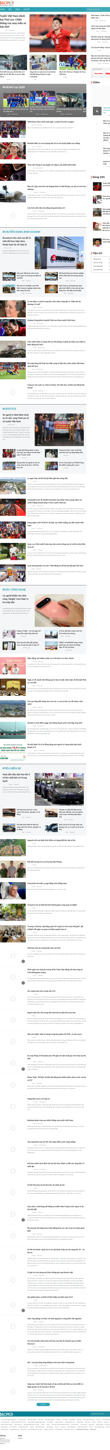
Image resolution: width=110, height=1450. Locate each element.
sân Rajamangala (49, 1419)
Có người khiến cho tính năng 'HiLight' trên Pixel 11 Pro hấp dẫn (15, 599)
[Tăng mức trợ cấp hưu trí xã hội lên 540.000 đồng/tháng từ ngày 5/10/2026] (43, 62)
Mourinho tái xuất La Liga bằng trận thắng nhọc (47, 883)
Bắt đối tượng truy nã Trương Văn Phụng (44, 862)
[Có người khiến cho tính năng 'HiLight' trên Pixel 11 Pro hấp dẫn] (59, 610)
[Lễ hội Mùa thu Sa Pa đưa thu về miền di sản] (13, 1192)
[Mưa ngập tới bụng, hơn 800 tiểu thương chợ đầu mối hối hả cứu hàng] (97, 212)
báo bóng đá (4, 1429)
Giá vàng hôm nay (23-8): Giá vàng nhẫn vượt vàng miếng (51, 1142)
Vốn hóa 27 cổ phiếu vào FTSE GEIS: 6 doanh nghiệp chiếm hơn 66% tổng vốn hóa (29, 288)
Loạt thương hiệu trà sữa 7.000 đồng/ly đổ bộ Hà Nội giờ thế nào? (55, 566)
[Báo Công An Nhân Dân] (98, 73)
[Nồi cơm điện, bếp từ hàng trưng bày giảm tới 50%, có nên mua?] (13, 1041)
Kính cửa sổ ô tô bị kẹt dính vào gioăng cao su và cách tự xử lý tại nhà (71, 827)
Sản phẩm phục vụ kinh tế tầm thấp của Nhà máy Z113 (50, 1297)
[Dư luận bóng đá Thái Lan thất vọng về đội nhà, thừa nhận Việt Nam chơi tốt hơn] (13, 370)
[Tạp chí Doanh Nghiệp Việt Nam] (19, 817)
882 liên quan (41, 347)
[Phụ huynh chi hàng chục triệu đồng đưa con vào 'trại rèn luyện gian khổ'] (13, 1235)
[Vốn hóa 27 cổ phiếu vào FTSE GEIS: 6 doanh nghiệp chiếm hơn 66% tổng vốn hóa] (9, 289)
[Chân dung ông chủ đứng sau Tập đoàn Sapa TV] (97, 199)
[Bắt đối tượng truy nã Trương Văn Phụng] (13, 869)
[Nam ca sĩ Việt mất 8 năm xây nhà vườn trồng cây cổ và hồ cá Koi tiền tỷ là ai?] (13, 551)
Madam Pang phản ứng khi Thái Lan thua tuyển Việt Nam (51, 320)
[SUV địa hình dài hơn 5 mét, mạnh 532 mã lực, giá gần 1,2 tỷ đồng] (9, 813)
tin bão (32, 1427)
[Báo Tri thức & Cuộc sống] (5, 606)
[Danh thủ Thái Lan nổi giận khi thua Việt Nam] (72, 62)
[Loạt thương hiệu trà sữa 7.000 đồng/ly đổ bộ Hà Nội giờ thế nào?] (13, 573)
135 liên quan (42, 1102)
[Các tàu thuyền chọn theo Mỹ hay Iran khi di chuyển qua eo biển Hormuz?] (13, 1348)
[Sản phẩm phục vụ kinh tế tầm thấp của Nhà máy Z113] (13, 1304)
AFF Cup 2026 (13, 1427)
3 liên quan (70, 293)
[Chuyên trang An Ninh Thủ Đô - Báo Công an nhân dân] (4, 114)
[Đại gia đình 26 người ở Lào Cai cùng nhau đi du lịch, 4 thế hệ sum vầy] (9, 466)
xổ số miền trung (99, 1427)
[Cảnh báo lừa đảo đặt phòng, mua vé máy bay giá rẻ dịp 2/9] (9, 645)
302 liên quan (14, 114)
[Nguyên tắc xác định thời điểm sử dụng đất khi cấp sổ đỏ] (13, 847)
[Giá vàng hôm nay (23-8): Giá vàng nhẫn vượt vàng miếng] (13, 1149)
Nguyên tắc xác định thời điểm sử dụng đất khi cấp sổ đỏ (51, 840)
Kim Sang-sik (18, 1424)
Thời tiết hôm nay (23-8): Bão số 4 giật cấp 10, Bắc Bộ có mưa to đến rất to (12, 74)
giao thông (50, 1422)
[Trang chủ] (6, 4)
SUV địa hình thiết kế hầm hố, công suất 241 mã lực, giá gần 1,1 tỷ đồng (29, 827)
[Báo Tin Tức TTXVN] (31, 79)
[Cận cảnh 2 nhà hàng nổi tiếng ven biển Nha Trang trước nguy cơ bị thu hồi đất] (13, 1213)
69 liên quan (40, 685)
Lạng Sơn (79, 1419)
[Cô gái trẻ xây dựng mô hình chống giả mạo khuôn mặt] (13, 1279)
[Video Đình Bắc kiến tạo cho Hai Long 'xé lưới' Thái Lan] (97, 111)
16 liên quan (40, 1123)
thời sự (98, 1419)
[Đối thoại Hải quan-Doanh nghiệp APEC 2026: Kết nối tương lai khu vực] (51, 276)
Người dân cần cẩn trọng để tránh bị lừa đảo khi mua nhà (51, 1013)
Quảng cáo (2, 1443)
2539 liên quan (41, 1347)
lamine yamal (74, 1424)
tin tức (57, 1427)
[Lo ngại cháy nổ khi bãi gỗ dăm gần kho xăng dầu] (13, 485)
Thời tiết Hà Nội (32, 1419)
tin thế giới (83, 1424)
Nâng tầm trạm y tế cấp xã (38, 1099)
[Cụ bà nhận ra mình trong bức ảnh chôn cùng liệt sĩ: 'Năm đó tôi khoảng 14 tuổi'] (13, 308)
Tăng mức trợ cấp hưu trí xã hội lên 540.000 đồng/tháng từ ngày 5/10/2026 (43, 74)
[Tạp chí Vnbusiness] (19, 648)
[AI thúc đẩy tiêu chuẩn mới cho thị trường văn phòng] (51, 634)
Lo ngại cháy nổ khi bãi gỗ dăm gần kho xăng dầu (47, 478)
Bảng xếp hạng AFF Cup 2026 (31, 1424)
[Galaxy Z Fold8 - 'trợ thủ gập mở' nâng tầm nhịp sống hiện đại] (9, 634)
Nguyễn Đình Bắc (23, 1427)
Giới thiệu (2, 1438)
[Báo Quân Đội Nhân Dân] (2, 79)
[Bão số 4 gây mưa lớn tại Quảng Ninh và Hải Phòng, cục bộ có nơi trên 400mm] (13, 193)
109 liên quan (105, 63)
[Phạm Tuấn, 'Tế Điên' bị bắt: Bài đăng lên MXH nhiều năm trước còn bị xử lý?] (13, 1084)
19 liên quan (104, 31)
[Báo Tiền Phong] (85, 114)
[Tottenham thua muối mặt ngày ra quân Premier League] (13, 129)
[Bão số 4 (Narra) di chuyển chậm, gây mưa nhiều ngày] (97, 124)
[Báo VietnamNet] (2, 30)
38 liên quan (105, 42)
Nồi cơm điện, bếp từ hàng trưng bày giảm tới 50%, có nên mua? (54, 1034)
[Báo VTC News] (93, 42)
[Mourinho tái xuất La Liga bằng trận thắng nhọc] (13, 890)
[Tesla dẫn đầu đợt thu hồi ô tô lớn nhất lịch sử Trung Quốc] (59, 789)
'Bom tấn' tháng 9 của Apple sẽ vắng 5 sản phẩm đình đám (51, 165)
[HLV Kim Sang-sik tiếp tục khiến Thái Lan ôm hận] (69, 100)
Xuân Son (99, 1422)
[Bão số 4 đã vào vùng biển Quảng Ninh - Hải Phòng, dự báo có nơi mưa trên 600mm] (97, 136)
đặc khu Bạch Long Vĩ (7, 1424)
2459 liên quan (42, 1145)
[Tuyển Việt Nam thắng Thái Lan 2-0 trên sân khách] (97, 186)
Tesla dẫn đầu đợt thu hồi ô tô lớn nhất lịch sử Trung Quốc (16, 778)
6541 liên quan (11, 424)
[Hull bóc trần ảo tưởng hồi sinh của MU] (13, 955)
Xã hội (93, 1422)
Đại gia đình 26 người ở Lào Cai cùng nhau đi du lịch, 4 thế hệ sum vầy (28, 465)
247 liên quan (40, 726)
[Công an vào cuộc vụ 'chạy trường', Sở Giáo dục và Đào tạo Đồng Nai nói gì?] (13, 392)
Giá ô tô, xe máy (97, 262)
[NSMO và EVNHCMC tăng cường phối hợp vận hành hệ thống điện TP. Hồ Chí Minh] (51, 645)
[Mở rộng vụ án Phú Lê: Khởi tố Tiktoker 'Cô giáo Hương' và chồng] (97, 151)
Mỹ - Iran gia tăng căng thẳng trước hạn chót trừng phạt (50, 1363)
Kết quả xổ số (97, 259)
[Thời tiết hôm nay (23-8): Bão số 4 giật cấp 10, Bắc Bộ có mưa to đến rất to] (13, 62)
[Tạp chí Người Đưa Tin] (29, 843)
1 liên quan (28, 280)
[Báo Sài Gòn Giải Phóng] (105, 126)
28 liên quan (12, 30)
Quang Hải (23, 1429)
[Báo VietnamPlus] (30, 192)
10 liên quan (41, 1390)
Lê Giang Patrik (5, 1422)
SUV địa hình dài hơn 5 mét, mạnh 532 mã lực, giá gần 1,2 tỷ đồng (28, 812)
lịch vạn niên (22, 1419)
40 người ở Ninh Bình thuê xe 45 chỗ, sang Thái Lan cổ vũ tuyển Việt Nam (16, 418)
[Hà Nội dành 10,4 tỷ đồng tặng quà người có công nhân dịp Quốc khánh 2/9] (13, 751)
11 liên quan (29, 293)
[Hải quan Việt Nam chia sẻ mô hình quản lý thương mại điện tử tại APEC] (9, 276)
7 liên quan (40, 975)
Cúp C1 (43, 1424)
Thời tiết (40, 1419)
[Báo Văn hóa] (29, 1390)
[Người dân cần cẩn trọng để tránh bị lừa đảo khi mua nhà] (13, 1020)
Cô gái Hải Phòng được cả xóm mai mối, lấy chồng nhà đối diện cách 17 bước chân (28, 452)
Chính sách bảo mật (4, 1441)
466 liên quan (68, 650)
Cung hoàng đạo (98, 266)
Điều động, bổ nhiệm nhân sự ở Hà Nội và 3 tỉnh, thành (50, 658)
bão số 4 (106, 1422)
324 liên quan (69, 114)
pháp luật (91, 1424)
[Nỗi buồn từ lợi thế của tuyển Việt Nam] (97, 242)
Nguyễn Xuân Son (70, 1422)
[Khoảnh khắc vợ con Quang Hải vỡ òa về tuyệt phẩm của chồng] (13, 150)
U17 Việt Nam (59, 1429)
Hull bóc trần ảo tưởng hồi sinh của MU (43, 948)
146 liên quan (42, 192)
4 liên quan (39, 125)
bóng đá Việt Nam (82, 1427)
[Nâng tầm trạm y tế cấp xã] (13, 1106)
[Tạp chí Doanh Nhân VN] (18, 293)
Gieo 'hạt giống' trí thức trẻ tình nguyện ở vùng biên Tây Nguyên (54, 1319)
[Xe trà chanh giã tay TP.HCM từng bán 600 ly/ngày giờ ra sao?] (51, 466)
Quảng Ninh (4, 1427)
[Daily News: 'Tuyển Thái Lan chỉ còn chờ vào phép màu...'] (16, 100)
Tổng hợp (20, 1438)
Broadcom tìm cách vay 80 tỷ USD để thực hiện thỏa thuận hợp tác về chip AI (17, 241)
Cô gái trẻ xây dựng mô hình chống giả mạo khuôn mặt (50, 1273)
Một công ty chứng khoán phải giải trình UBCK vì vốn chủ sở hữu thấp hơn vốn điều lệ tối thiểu (71, 288)
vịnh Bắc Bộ (50, 1427)
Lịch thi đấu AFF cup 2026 (35, 1429)
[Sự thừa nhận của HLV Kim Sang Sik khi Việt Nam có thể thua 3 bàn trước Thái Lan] (42, 98)
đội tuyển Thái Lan (69, 1429)
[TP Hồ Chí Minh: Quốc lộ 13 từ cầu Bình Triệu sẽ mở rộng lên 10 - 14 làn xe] (13, 1257)
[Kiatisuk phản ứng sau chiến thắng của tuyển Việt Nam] (13, 1127)
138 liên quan (40, 323)
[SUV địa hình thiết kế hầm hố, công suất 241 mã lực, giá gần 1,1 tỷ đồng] (9, 828)
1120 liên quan (42, 1365)
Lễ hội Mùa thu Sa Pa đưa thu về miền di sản (46, 1185)
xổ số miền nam (40, 1427)
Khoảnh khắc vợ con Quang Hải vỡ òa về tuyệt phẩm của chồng (53, 143)
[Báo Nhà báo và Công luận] (61, 832)
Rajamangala (99, 1424)
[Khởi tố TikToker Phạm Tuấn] (97, 165)
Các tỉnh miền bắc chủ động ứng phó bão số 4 (46, 208)
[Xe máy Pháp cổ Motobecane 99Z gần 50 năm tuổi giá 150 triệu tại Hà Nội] (13, 1063)
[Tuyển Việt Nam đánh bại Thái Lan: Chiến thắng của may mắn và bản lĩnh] (57, 33)
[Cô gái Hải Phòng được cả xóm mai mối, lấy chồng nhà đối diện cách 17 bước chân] (9, 453)
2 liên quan (24, 457)
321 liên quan (42, 1169)
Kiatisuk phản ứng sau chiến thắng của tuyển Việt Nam (50, 1120)
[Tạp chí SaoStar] (32, 114)
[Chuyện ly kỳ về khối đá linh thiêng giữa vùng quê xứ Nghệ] (13, 912)
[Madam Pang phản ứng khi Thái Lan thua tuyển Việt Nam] (13, 327)
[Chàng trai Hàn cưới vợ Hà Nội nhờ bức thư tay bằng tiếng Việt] (51, 453)
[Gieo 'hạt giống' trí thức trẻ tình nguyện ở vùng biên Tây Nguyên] (13, 1326)
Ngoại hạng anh (14, 1429)
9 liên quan (39, 886)
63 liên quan (39, 1083)
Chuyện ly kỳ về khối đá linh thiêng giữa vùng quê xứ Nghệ (52, 905)
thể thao (87, 1422)
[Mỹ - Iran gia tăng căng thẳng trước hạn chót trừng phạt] (13, 1369)
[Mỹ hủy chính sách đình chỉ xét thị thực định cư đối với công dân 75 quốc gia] (13, 1170)
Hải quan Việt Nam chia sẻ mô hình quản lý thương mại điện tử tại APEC (29, 275)
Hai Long (63, 1427)
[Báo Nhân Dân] (29, 211)
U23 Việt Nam (106, 1419)
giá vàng (65, 1419)
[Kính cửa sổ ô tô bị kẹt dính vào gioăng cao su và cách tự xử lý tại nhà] (51, 828)
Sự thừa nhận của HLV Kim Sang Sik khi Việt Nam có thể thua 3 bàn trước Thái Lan (42, 109)
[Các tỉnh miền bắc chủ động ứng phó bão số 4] (13, 215)
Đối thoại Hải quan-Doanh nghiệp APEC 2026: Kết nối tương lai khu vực (71, 275)
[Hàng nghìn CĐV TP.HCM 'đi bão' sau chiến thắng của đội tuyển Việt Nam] (13, 530)
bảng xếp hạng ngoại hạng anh (36, 1422)
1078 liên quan (26, 647)
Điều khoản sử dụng (5, 1440)
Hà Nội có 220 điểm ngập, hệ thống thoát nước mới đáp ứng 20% (54, 723)
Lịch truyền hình (98, 269)
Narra (48, 1424)
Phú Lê (91, 1427)
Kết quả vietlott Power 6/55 (18, 1422)
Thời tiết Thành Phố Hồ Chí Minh (60, 1424)
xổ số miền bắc (71, 1427)
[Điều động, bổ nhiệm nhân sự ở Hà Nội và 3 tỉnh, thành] (13, 665)
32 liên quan (41, 750)
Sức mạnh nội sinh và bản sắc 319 (41, 991)
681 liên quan (39, 168)
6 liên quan (23, 636)
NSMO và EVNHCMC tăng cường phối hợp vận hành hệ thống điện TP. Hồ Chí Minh (71, 645)
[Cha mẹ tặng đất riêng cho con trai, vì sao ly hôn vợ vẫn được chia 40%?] (13, 708)
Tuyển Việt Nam (59, 1422)
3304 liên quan (44, 114)
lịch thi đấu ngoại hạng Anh (8, 1419)
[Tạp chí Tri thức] (60, 77)
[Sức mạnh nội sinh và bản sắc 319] (13, 998)
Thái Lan (58, 1419)
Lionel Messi (80, 1422)
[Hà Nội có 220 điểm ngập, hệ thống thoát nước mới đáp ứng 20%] (13, 730)
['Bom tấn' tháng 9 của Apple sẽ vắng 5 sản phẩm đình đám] (13, 172)
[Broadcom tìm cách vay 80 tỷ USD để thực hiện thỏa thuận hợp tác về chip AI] (59, 253)
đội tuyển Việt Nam (89, 1419)
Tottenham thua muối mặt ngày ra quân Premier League (50, 122)
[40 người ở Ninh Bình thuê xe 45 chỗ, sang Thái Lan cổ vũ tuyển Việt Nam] (59, 429)
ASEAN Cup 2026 (48, 1429)
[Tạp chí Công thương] (61, 650)
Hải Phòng (72, 1419)
